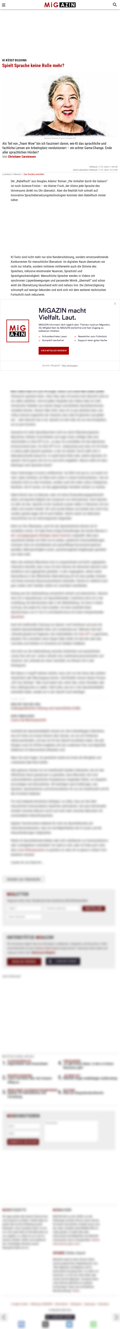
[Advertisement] (60, 33)
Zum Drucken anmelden (34, 174)
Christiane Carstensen (22, 156)
